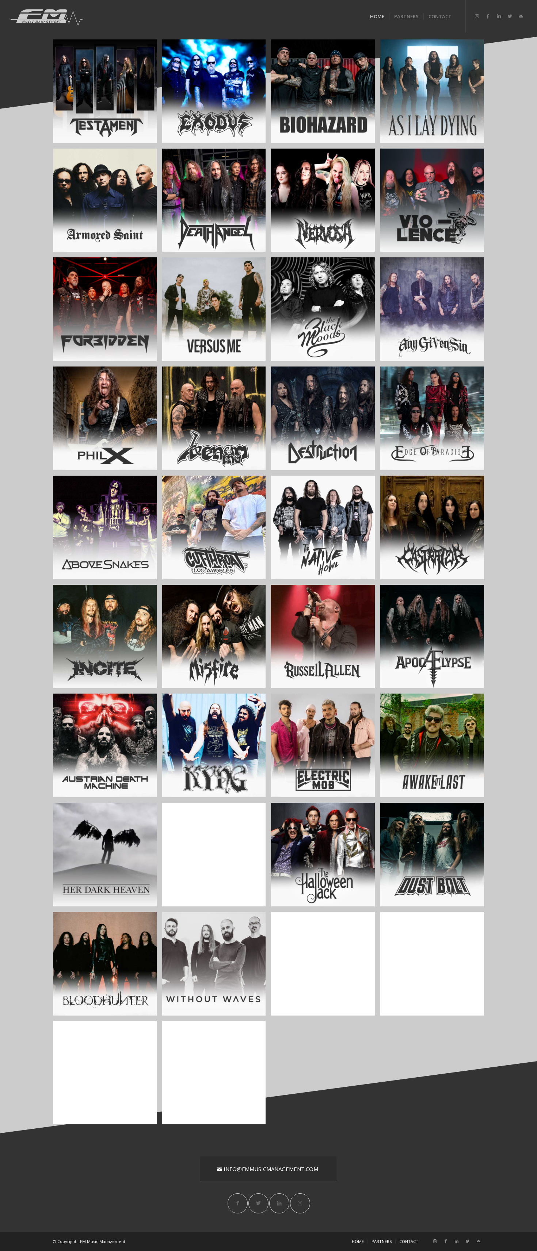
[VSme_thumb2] (216, 312)
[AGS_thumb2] (435, 312)
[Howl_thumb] (325, 530)
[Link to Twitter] (509, 16)
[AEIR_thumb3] (435, 421)
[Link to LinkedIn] (499, 16)
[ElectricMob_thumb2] (325, 748)
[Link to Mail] (520, 16)
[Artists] (435, 966)
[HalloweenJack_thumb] (325, 857)
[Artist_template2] (107, 94)
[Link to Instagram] (477, 16)
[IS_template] (107, 639)
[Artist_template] (216, 94)
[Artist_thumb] (107, 203)
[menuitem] (377, 16)
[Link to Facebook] (488, 16)
